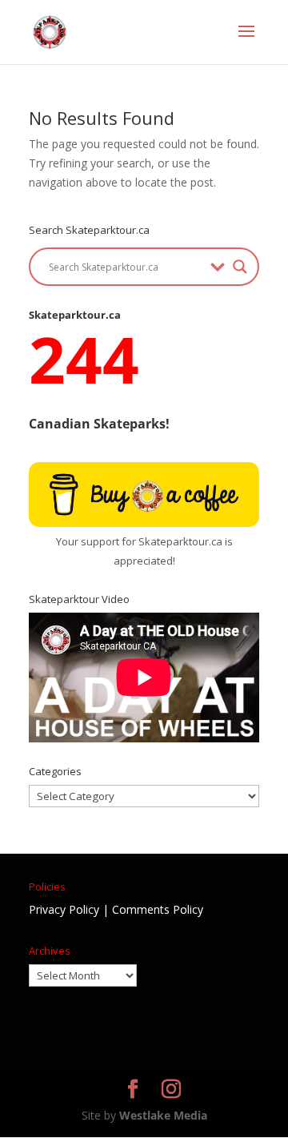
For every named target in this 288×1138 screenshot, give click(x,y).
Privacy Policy (64, 909)
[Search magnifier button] (240, 266)
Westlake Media (163, 1115)
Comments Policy (157, 909)
